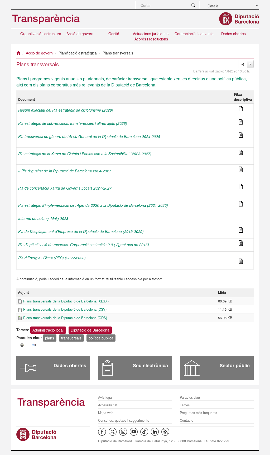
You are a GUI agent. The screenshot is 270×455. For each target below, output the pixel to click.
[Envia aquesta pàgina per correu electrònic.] (34, 345)
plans (49, 337)
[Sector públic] (192, 368)
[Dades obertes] (28, 368)
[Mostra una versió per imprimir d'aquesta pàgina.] (22, 345)
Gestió (113, 33)
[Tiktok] (145, 431)
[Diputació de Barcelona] (53, 434)
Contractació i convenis (194, 33)
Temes (185, 405)
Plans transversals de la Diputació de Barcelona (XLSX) (66, 301)
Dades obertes (233, 33)
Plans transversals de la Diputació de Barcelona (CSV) (65, 309)
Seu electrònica (150, 365)
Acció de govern (79, 33)
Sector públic (235, 365)
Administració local (48, 329)
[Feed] (166, 431)
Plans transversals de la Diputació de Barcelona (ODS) (65, 317)
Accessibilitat (107, 405)
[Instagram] (124, 431)
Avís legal (105, 397)
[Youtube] (135, 431)
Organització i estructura (40, 33)
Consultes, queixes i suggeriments (123, 420)
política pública (101, 337)
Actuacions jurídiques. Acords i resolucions (151, 36)
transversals (71, 337)
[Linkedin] (156, 431)
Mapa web (105, 412)
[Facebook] (103, 431)
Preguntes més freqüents (198, 412)
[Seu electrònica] (107, 368)
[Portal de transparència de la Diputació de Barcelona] (53, 402)
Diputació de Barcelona (90, 329)
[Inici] (18, 53)
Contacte (186, 420)
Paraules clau (190, 397)
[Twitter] (114, 431)
